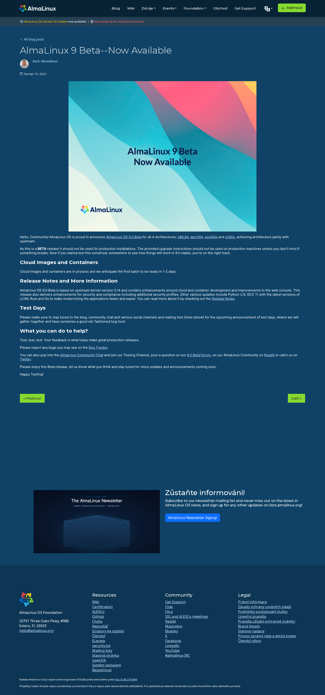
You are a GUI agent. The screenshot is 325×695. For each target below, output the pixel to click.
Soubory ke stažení (108, 631)
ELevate (98, 640)
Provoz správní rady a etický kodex (267, 636)
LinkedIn (172, 645)
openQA (99, 660)
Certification (102, 606)
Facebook (173, 640)
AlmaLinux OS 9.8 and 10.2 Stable (45, 21)
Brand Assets (249, 626)
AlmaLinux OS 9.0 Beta (123, 237)
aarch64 (196, 237)
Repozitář (100, 626)
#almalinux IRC (177, 655)
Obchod (220, 8)
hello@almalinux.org (36, 630)
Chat (169, 606)
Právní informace (252, 601)
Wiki (130, 8)
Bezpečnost (102, 670)
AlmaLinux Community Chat (81, 355)
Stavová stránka (105, 655)
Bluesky (171, 631)
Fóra (169, 611)
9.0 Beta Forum (199, 355)
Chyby (97, 621)
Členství (98, 636)
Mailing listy (102, 650)
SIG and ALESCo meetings (186, 616)
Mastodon (173, 626)
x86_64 (183, 237)
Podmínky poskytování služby (263, 611)
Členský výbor (249, 640)
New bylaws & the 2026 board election (119, 21)
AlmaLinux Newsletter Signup (192, 517)
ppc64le (211, 237)
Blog (116, 8)
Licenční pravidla (252, 616)
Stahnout (294, 8)
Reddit (269, 355)
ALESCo (98, 611)
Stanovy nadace (251, 631)
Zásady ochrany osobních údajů (264, 606)
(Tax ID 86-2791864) (126, 679)
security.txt (101, 645)
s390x (230, 237)
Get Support (245, 8)
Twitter (25, 359)
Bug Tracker (98, 347)
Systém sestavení (106, 665)
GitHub (98, 616)
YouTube (172, 650)
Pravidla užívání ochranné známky (266, 621)
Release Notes (223, 299)
